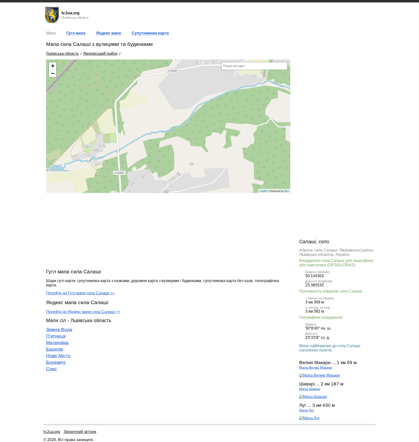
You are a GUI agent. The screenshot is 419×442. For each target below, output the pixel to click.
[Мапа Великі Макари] (319, 375)
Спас (51, 368)
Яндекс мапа (108, 33)
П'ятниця (55, 336)
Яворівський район (100, 53)
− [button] (52, 73)
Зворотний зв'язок (80, 432)
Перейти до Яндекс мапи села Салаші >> (83, 312)
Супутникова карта (150, 33)
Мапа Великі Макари (315, 367)
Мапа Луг (306, 410)
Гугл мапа (75, 33)
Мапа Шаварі (309, 389)
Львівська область (62, 53)
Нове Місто (58, 355)
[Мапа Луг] (309, 418)
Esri (286, 191)
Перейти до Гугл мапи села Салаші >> (80, 293)
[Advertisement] (168, 231)
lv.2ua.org (51, 432)
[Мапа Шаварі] (313, 397)
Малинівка (57, 342)
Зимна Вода (59, 329)
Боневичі (55, 362)
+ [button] (52, 66)
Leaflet (263, 191)
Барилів (54, 349)
